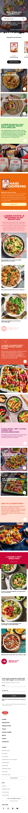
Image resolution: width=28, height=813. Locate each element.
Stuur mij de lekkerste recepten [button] (14, 798)
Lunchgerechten (5, 756)
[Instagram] (8, 808)
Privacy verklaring (5, 792)
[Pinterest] (12, 808)
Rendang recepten (5, 762)
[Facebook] (3, 808)
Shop (4, 738)
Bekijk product (14, 204)
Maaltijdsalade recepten (6, 768)
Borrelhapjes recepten (6, 774)
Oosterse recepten (14, 24)
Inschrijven (14, 695)
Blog (4, 735)
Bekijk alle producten (14, 61)
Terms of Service (6, 705)
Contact (5, 741)
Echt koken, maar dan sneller (16, 29)
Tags (4, 729)
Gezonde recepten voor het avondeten (9, 759)
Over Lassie (6, 732)
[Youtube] (17, 808)
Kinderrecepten (5, 765)
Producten (6, 726)
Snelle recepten (5, 771)
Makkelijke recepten (6, 750)
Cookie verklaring (5, 795)
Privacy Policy (23, 704)
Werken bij (4, 786)
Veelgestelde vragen (6, 789)
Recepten (5, 722)
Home (4, 719)
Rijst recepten (4, 753)
